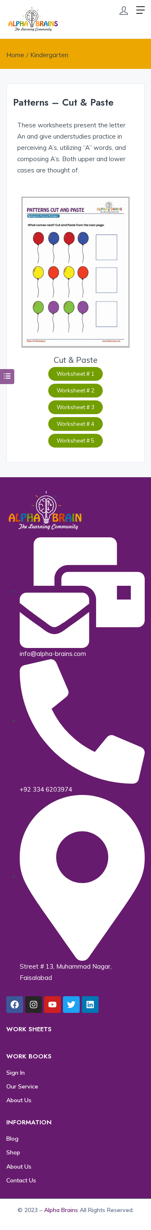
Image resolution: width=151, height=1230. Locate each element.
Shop (13, 1152)
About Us (18, 1100)
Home (15, 55)
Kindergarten (49, 55)
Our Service (22, 1086)
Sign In (15, 1072)
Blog (12, 1138)
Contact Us (21, 1180)
